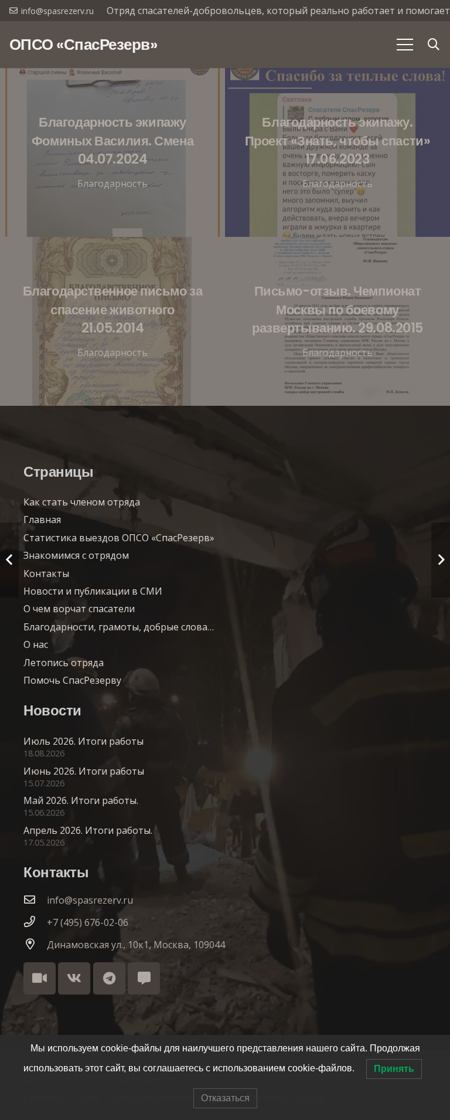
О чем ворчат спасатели (79, 608)
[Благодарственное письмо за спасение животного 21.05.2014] (112, 321)
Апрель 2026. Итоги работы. (87, 830)
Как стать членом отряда (81, 501)
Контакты (46, 573)
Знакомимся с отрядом (76, 555)
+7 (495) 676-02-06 (87, 922)
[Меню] (405, 44)
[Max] (144, 978)
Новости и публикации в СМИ (92, 591)
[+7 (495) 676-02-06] (35, 922)
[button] (433, 45)
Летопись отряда (63, 662)
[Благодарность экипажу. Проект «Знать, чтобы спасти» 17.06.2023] (337, 152)
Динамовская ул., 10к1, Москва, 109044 (136, 944)
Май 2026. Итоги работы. (80, 800)
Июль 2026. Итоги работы (83, 741)
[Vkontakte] (74, 978)
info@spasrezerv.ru (90, 900)
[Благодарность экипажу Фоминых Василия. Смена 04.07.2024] (112, 152)
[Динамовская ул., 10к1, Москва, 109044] (35, 944)
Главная (42, 519)
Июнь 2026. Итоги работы (83, 771)
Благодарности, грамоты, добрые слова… (118, 626)
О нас (35, 644)
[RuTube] (39, 978)
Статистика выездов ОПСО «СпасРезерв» (118, 537)
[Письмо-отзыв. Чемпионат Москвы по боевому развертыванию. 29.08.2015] (337, 321)
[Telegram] (109, 978)
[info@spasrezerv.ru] (35, 900)
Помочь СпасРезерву (72, 680)
